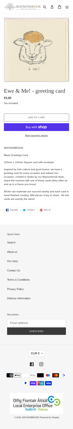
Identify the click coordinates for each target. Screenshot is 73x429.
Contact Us (13, 270)
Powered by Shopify (49, 417)
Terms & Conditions (18, 279)
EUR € (35, 353)
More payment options (36, 135)
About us (12, 251)
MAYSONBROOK (30, 417)
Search (11, 242)
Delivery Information (18, 298)
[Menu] (67, 7)
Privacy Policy (15, 289)
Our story (12, 261)
